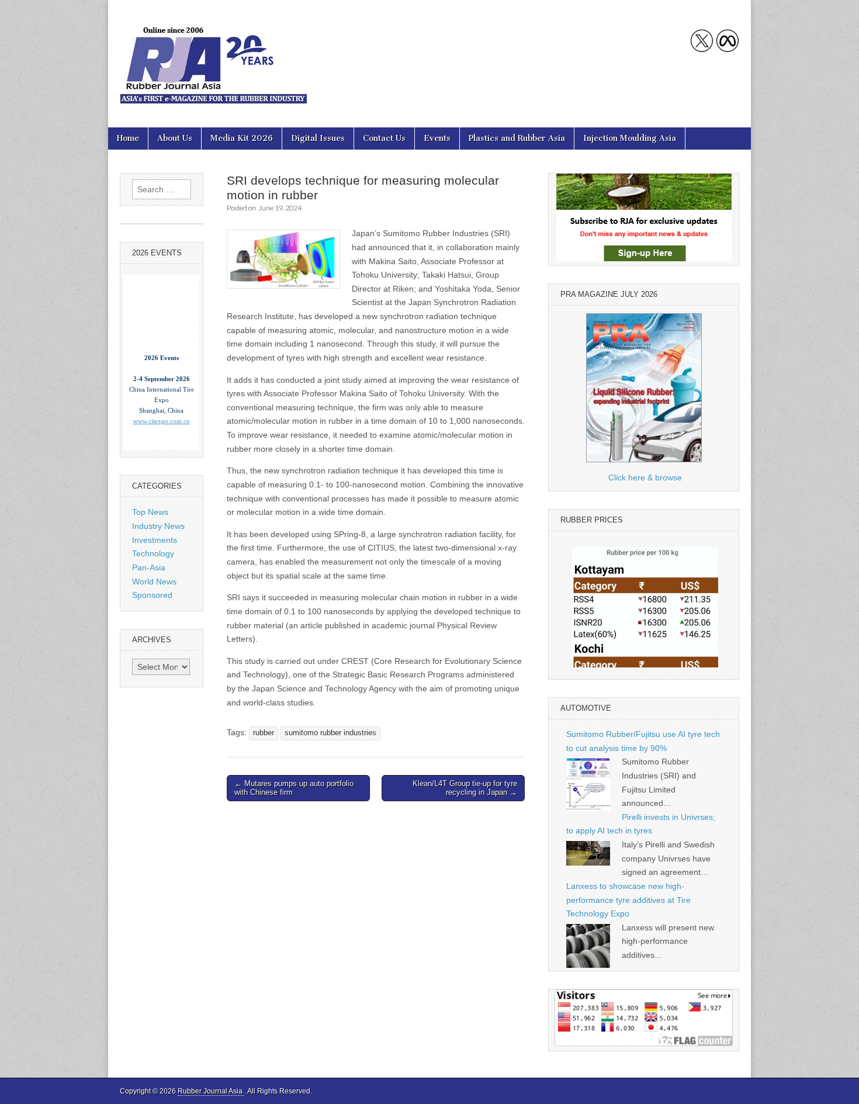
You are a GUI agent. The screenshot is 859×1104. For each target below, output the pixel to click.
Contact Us (384, 138)
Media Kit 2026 (241, 138)
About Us (174, 138)
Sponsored (152, 595)
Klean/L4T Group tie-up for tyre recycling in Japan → (465, 788)
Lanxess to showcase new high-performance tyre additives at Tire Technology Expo (628, 899)
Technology (153, 553)
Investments (154, 540)
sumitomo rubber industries (330, 733)
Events (437, 138)
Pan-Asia (148, 567)
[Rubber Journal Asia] (213, 55)
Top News (150, 512)
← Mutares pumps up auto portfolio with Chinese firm (294, 788)
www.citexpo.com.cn (161, 407)
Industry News (158, 526)
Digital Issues (318, 138)
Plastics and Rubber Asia (517, 138)
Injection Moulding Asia (629, 138)
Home (128, 138)
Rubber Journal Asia (211, 1091)
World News (154, 581)
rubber (263, 733)
